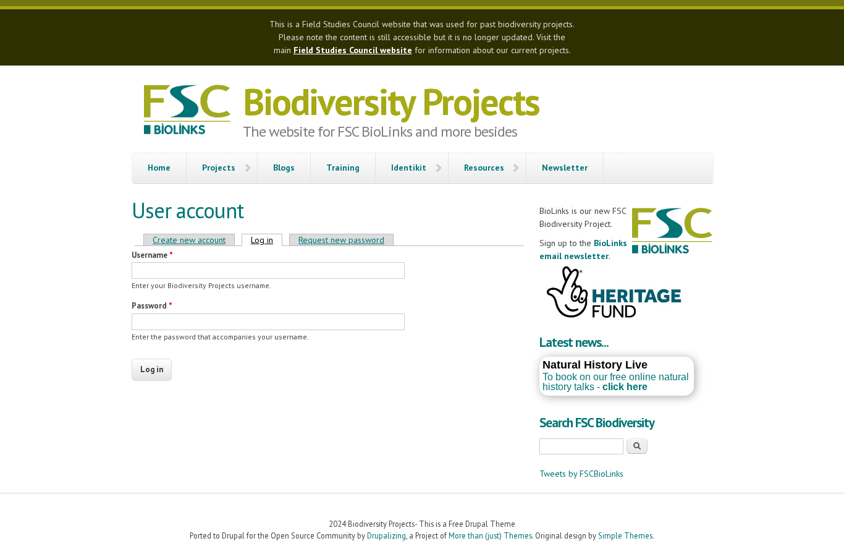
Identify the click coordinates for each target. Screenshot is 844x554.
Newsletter (565, 167)
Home (159, 167)
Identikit (408, 167)
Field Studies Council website (352, 50)
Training (343, 167)
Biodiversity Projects (391, 101)
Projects (218, 167)
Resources (484, 167)
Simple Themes (625, 535)
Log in (266, 239)
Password (152, 305)
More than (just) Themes (490, 535)
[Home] (187, 111)
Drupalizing (386, 535)
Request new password (341, 239)
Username (152, 255)
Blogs (284, 167)
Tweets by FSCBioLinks (581, 473)
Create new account (189, 239)
